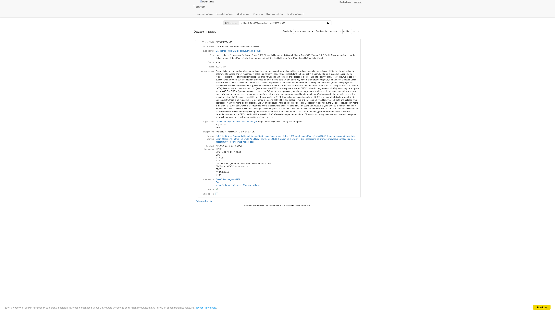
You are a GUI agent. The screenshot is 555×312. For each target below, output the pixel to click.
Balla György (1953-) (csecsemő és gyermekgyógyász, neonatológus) (318, 138)
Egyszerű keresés (205, 13)
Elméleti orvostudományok (245, 121)
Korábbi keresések (295, 13)
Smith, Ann (249, 138)
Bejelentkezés (345, 2)
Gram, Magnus (223, 138)
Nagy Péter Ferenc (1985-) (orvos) (270, 138)
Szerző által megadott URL (228, 179)
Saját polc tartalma (274, 13)
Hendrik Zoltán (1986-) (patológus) (259, 135)
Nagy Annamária (235, 135)
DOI (217, 182)
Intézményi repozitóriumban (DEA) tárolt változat (238, 185)
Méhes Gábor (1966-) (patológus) (291, 135)
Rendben (542, 307)
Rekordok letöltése (204, 201)
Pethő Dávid (221, 135)
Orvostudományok (224, 121)
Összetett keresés (225, 13)
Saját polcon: (208, 193)
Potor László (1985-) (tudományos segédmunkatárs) (331, 135)
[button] (356, 31)
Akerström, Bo (236, 138)
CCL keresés (243, 13)
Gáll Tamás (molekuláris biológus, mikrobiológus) (238, 50)
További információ (206, 307)
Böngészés (258, 13)
